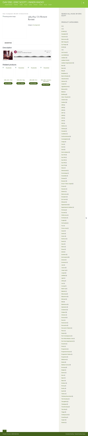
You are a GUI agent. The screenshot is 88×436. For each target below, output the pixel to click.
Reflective (63, 359)
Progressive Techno (66, 354)
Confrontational (65, 136)
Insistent (63, 254)
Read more (8, 83)
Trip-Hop (63, 409)
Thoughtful (64, 401)
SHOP (50, 4)
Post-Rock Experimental (67, 341)
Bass (62, 65)
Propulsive (64, 357)
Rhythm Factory (65, 364)
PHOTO (35, 4)
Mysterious (64, 304)
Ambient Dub (64, 60)
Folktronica (64, 215)
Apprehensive (64, 86)
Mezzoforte (64, 296)
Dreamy (63, 178)
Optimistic (63, 307)
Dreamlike (63, 175)
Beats (62, 68)
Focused (63, 212)
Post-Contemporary (66, 335)
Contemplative (64, 139)
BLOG (45, 4)
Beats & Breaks (65, 76)
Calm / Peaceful (65, 97)
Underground (64, 414)
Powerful (63, 343)
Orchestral (63, 309)
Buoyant (63, 181)
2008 (62, 115)
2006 (62, 110)
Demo (62, 168)
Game (62, 231)
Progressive (64, 349)
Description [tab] (8, 43)
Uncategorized (9, 13)
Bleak (62, 91)
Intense (63, 259)
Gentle (63, 233)
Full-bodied (64, 223)
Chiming (63, 128)
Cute (62, 144)
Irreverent (63, 262)
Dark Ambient (64, 152)
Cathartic (63, 99)
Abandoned (64, 78)
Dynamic (63, 189)
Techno (63, 393)
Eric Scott (63, 199)
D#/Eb (62, 47)
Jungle (63, 273)
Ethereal (63, 202)
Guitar (62, 236)
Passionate (64, 322)
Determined (64, 170)
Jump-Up (63, 270)
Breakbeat (63, 73)
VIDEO (40, 4)
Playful (63, 333)
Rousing (63, 367)
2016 (62, 123)
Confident (63, 133)
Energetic (63, 196)
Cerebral (63, 102)
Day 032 (63, 154)
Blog (62, 70)
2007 (62, 112)
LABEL (21, 4)
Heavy (62, 246)
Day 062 (63, 160)
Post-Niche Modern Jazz (67, 338)
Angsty (63, 84)
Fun (62, 225)
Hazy (62, 244)
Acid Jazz (63, 52)
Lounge (63, 286)
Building (63, 94)
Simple (63, 370)
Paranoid (63, 317)
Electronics (64, 39)
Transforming (64, 406)
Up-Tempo (63, 44)
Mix (62, 301)
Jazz (62, 265)
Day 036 (63, 157)
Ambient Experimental (66, 63)
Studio (63, 388)
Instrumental (64, 257)
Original (63, 312)
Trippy (63, 412)
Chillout (63, 126)
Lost (62, 283)
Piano (62, 330)
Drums (63, 186)
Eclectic (63, 191)
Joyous (63, 267)
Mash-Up (63, 288)
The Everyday (64, 399)
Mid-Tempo (64, 42)
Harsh (62, 241)
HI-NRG (63, 31)
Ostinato (63, 315)
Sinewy (63, 372)
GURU (30, 4)
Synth (62, 391)
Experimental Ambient (66, 207)
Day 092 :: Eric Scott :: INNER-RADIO (10, 433)
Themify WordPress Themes (80, 433)
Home (4, 13)
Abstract (63, 81)
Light (62, 278)
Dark (62, 147)
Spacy (62, 380)
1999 (62, 105)
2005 (62, 107)
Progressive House (65, 351)
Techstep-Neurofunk (66, 396)
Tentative (63, 36)
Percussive (64, 325)
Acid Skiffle (64, 55)
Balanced (63, 89)
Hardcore (63, 238)
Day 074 (63, 165)
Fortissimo (64, 217)
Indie (62, 251)
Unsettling (64, 417)
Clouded (63, 131)
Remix (62, 362)
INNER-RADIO (8, 4)
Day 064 (63, 162)
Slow (62, 375)
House (62, 249)
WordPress (72, 433)
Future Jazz (64, 228)
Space (62, 378)
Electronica (64, 194)
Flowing (63, 210)
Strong (63, 385)
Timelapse (63, 404)
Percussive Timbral (66, 328)
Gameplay (63, 34)
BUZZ (25, 4)
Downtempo (64, 173)
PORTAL (16, 4)
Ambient (63, 57)
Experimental (64, 204)
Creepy (63, 141)
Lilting (63, 280)
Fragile (63, 220)
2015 (62, 120)
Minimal (63, 299)
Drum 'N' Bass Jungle (66, 183)
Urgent (63, 419)
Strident (63, 383)
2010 (62, 118)
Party (62, 320)
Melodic (63, 291)
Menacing (63, 294)
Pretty (62, 346)
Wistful (63, 422)
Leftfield (63, 275)
